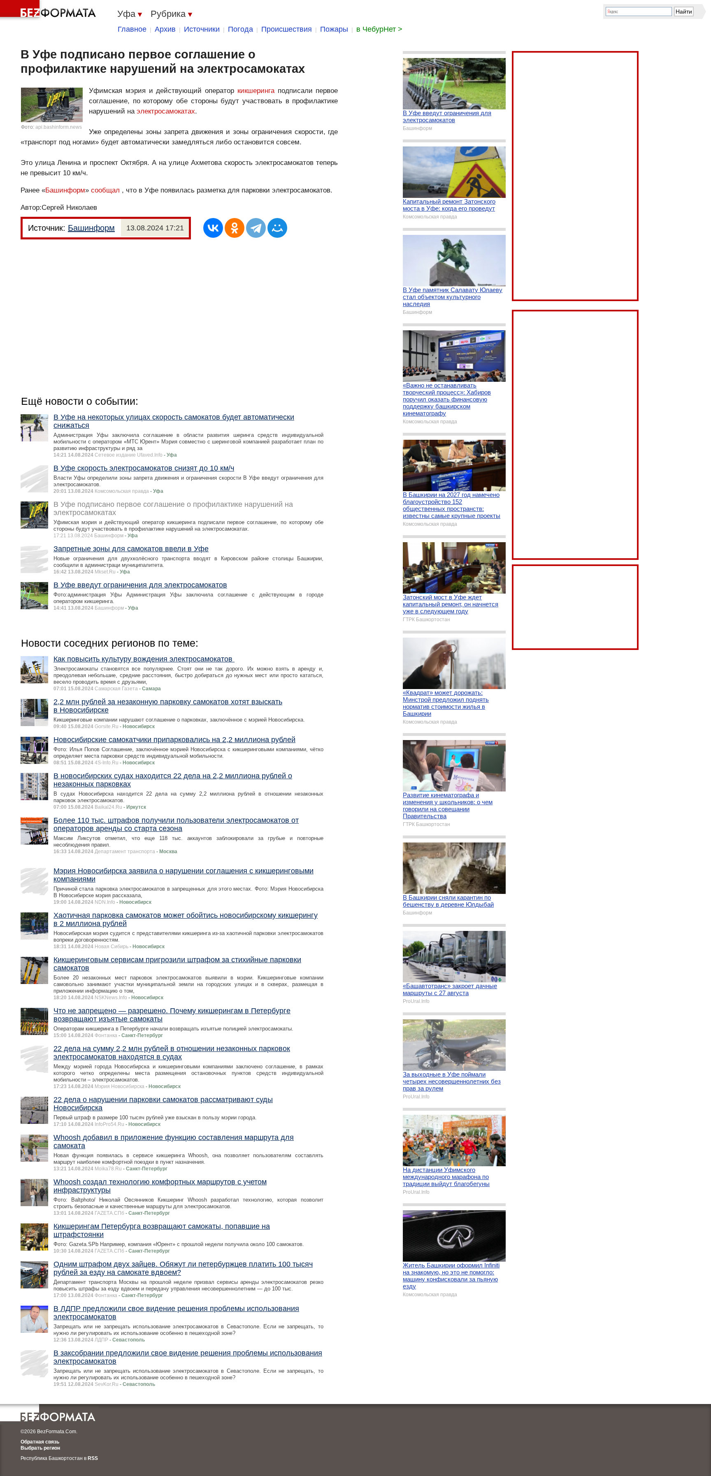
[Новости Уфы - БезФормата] (49, 10)
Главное (132, 29)
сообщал (105, 190)
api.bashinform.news (58, 127)
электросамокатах (166, 111)
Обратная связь (40, 1442)
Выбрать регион (40, 1448)
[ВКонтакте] (213, 228)
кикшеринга (255, 91)
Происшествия (286, 29)
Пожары (334, 29)
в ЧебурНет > (379, 29)
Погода (240, 29)
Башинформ (65, 190)
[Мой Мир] (277, 228)
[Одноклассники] (234, 228)
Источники (202, 29)
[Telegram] (256, 228)
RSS (93, 1458)
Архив (165, 29)
